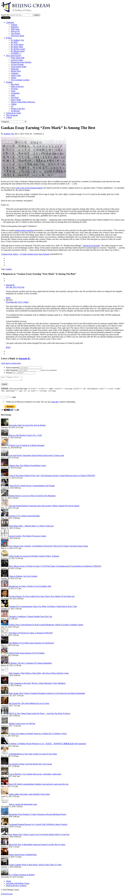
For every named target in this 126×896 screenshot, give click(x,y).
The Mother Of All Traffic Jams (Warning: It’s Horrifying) (31, 643)
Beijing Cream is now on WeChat (22, 723)
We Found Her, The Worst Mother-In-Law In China (29, 703)
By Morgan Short (17, 51)
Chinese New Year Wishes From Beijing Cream (27, 465)
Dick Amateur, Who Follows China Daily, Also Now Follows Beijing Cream (39, 673)
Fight (13, 95)
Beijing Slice (16, 71)
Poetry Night (16, 100)
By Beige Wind (17, 47)
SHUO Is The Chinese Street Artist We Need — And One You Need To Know (39, 713)
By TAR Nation (17, 44)
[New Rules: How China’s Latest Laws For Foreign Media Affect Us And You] (5, 834)
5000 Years (15, 29)
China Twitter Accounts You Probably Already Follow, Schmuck (34, 556)
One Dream (15, 33)
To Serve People (17, 64)
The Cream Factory (13, 55)
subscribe (55, 402)
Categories (10, 22)
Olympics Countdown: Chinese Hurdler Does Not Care (30, 616)
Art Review (15, 111)
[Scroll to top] (6, 894)
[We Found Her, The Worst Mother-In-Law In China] (5, 703)
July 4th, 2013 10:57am (15, 287)
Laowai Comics (17, 60)
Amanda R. (10, 285)
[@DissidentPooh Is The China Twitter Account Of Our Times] (5, 754)
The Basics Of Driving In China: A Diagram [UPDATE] (31, 633)
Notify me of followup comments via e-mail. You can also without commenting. (41, 402)
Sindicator (15, 69)
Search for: (5, 15)
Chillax (13, 104)
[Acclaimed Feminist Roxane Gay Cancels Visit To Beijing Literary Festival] (5, 824)
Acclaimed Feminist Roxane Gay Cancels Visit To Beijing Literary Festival (38, 824)
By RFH (14, 42)
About (8, 881)
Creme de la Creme (13, 113)
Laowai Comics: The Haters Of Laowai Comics (27, 536)
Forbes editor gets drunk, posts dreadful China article (29, 794)
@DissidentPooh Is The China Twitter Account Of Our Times (33, 754)
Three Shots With (17, 58)
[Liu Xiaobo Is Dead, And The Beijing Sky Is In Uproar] (5, 764)
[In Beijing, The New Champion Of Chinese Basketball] (5, 663)
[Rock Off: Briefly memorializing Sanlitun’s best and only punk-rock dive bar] (5, 784)
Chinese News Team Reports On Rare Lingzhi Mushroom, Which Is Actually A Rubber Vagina (46, 625)
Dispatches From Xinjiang (21, 62)
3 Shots (9, 117)
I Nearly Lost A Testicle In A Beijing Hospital (26, 445)
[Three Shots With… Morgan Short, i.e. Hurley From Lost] (5, 526)
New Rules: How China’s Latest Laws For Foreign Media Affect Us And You (39, 834)
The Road (15, 97)
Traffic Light (16, 75)
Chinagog (14, 73)
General (14, 25)
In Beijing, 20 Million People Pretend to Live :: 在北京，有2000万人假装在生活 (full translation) (47, 744)
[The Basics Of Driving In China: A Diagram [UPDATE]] (5, 633)
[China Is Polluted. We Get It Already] (5, 576)
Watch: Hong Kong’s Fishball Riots (23, 855)
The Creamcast (12, 115)
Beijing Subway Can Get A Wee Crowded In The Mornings (32, 496)
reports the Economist (91, 245)
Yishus (13, 78)
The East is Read (17, 36)
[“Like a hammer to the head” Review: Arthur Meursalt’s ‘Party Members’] (5, 683)
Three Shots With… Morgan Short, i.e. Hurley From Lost (31, 526)
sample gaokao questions (24, 230)
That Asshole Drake (18, 67)
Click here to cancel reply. (11, 363)
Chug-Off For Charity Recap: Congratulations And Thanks (32, 486)
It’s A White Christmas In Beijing (22, 875)
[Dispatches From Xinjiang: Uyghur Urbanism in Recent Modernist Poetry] (5, 814)
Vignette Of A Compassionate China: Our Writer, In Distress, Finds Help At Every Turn (43, 606)
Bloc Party (15, 84)
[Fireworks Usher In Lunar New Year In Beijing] (5, 425)
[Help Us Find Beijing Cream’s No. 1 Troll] (5, 435)
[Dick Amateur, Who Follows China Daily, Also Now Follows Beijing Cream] (5, 673)
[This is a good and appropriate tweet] (5, 804)
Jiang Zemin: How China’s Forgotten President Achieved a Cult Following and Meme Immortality (47, 693)
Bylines (9, 38)
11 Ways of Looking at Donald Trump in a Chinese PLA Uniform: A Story (38, 734)
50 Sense (14, 89)
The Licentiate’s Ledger (20, 80)
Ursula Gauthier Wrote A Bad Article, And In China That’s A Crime (35, 865)
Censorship (15, 93)
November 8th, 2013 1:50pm (17, 302)
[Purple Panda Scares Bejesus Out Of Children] (5, 653)
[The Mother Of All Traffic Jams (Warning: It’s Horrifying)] (5, 643)
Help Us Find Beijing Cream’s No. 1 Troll (25, 435)
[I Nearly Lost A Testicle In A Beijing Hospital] (5, 445)
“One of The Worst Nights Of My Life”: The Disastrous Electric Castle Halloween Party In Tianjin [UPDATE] (52, 476)
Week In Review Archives (16, 885)
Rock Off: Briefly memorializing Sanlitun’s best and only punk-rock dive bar (38, 784)
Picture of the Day (18, 109)
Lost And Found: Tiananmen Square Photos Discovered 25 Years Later (36, 455)
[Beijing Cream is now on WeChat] (5, 723)
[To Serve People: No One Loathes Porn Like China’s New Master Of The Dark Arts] (5, 596)
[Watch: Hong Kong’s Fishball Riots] (5, 855)
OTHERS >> (16, 53)
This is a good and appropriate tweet (23, 804)
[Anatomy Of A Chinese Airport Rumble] (5, 516)
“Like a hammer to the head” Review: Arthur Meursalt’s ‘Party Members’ (37, 683)
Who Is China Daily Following (23, 102)
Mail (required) (12, 370)
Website (9, 373)
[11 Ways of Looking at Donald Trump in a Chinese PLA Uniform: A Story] (5, 734)
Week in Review (17, 86)
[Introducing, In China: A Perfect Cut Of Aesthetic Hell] (5, 586)
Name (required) (12, 368)
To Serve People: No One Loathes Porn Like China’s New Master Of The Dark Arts (42, 596)
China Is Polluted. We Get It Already (23, 576)
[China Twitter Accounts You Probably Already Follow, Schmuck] (5, 556)
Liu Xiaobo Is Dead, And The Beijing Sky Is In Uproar (30, 764)
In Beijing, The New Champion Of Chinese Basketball (30, 663)
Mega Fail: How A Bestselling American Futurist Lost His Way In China (37, 844)
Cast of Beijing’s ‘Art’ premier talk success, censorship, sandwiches (35, 774)
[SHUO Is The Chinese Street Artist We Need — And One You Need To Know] (5, 713)
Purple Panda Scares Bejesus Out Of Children (27, 653)
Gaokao (9, 269)
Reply (8, 298)
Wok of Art (15, 31)
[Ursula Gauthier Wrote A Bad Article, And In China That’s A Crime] (5, 865)
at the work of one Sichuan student (28, 188)
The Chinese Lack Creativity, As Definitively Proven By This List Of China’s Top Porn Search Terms (48, 546)
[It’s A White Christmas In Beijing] (5, 875)
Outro (13, 91)
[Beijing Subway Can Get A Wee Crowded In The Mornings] (5, 496)
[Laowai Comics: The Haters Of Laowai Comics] (5, 536)
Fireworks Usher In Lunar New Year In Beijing (27, 425)
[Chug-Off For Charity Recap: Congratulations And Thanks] (5, 486)
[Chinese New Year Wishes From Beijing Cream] (5, 465)
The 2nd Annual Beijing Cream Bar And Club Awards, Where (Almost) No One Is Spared (44, 506)
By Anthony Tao (17, 40)
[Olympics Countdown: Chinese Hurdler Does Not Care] (5, 616)
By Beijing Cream (18, 49)
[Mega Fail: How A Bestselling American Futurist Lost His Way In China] (5, 844)
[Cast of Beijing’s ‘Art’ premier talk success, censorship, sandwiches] (5, 774)
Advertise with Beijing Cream (17, 883)
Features (9, 82)
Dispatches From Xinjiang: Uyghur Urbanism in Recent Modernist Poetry (37, 814)
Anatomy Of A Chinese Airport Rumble (24, 516)
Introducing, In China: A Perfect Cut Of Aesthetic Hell (30, 586)
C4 (12, 106)
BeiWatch (14, 27)
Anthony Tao (9, 134)
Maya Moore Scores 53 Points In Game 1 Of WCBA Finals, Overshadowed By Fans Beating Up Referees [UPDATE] (55, 566)
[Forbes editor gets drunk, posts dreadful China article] (5, 794)
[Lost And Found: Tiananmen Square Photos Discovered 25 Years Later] (5, 455)
